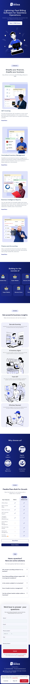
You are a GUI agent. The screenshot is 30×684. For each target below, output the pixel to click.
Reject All (15, 680)
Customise (5, 680)
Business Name (6, 643)
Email (4, 624)
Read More (4, 120)
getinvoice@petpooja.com (20, 668)
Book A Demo (15, 545)
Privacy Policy (21, 655)
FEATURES (15, 310)
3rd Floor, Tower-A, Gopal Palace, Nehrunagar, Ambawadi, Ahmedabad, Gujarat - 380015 (15, 671)
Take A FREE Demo (15, 23)
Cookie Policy (15, 677)
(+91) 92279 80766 (9, 668)
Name (4, 618)
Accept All (24, 680)
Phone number (6, 630)
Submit (15, 651)
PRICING (15, 485)
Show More (15, 540)
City (4, 637)
